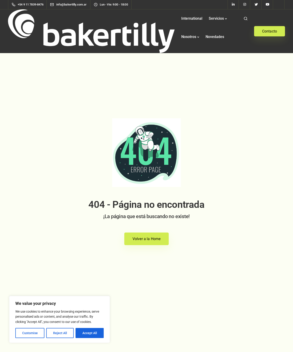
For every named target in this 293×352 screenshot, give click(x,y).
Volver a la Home (147, 239)
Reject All (60, 333)
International (191, 18)
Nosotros (188, 37)
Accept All (89, 333)
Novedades (215, 37)
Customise (30, 333)
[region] (59, 319)
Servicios (216, 18)
